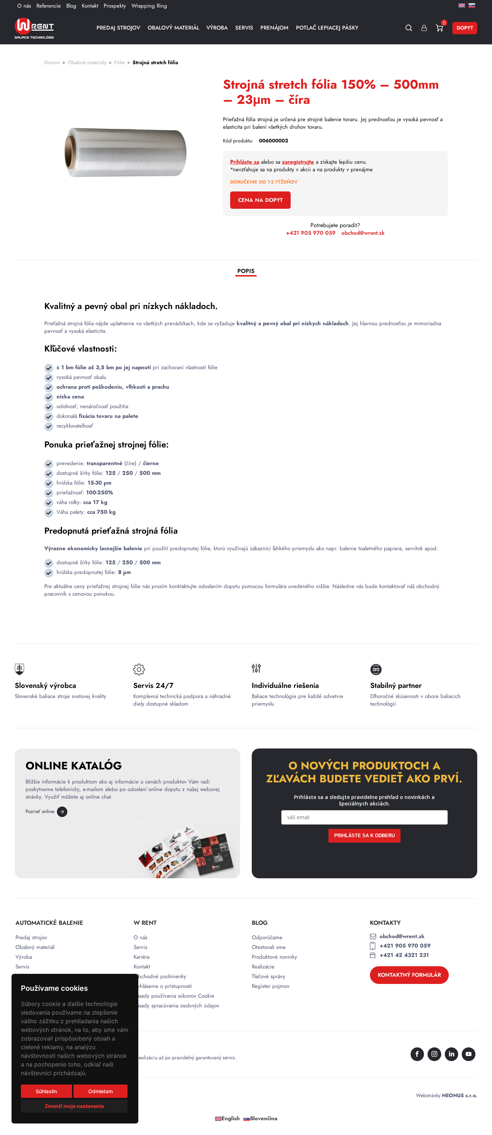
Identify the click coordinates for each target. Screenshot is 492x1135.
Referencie (48, 6)
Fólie (119, 62)
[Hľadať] (409, 28)
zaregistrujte (298, 162)
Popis (246, 271)
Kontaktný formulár (409, 975)
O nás (24, 6)
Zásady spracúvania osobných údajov (176, 1006)
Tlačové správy (268, 976)
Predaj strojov (118, 28)
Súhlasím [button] (46, 1091)
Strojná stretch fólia (155, 62)
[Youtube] (468, 1054)
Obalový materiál (173, 28)
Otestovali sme (269, 947)
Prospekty (115, 6)
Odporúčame (267, 937)
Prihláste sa (244, 162)
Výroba (217, 28)
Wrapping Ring (149, 6)
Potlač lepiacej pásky (327, 28)
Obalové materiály (87, 62)
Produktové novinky (274, 957)
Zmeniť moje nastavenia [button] (74, 1106)
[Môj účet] (424, 28)
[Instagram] (434, 1054)
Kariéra (141, 957)
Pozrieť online (40, 811)
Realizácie (263, 967)
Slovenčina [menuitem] (263, 1119)
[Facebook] (417, 1054)
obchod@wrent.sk (363, 233)
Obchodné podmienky (160, 976)
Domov (52, 62)
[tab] (246, 272)
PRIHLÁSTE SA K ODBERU (364, 835)
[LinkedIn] (452, 1054)
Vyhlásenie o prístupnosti (163, 986)
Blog (71, 6)
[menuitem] (462, 5)
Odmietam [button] (100, 1091)
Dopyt (465, 27)
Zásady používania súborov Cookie (174, 996)
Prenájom (274, 28)
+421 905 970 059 (311, 233)
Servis (244, 28)
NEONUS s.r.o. (459, 1095)
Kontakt (90, 6)
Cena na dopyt (260, 200)
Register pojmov (271, 986)
